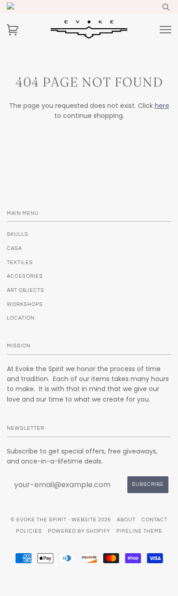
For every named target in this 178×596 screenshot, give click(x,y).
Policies (29, 531)
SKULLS (17, 234)
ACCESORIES (25, 276)
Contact (154, 519)
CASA (14, 248)
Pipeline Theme (139, 531)
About (126, 519)
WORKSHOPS (25, 304)
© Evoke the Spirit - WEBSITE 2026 (60, 519)
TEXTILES (20, 262)
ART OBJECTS (25, 290)
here (162, 105)
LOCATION (21, 318)
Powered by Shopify (79, 531)
